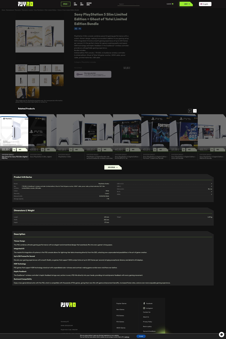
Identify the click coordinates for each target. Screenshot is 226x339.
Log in (185, 4)
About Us (146, 317)
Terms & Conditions (149, 331)
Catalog (65, 4)
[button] (190, 111)
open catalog (111, 167)
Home (3, 10)
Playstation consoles (27, 10)
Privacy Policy (147, 322)
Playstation (18, 10)
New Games (120, 309)
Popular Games (121, 303)
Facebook (149, 303)
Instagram (149, 308)
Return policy (147, 326)
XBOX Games (120, 328)
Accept (141, 336)
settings (127, 337)
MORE (20, 149)
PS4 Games (81, 4)
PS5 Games (75, 4)
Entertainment (10, 10)
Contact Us (146, 312)
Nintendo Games (88, 4)
